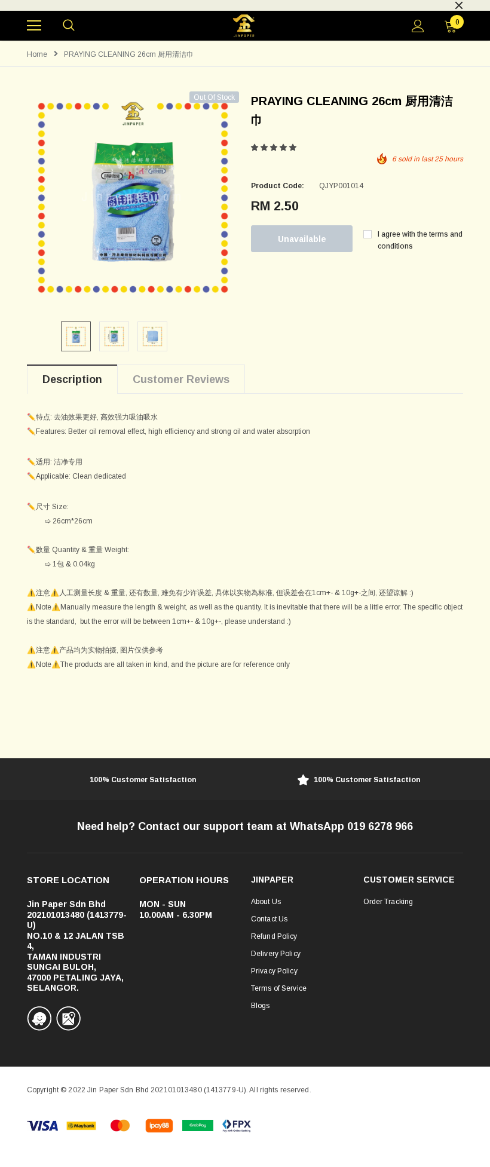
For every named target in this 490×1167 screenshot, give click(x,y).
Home (37, 54)
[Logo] (243, 26)
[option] (245, 4)
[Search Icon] (69, 26)
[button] (274, 147)
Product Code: (277, 186)
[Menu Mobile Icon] (34, 26)
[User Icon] (418, 26)
